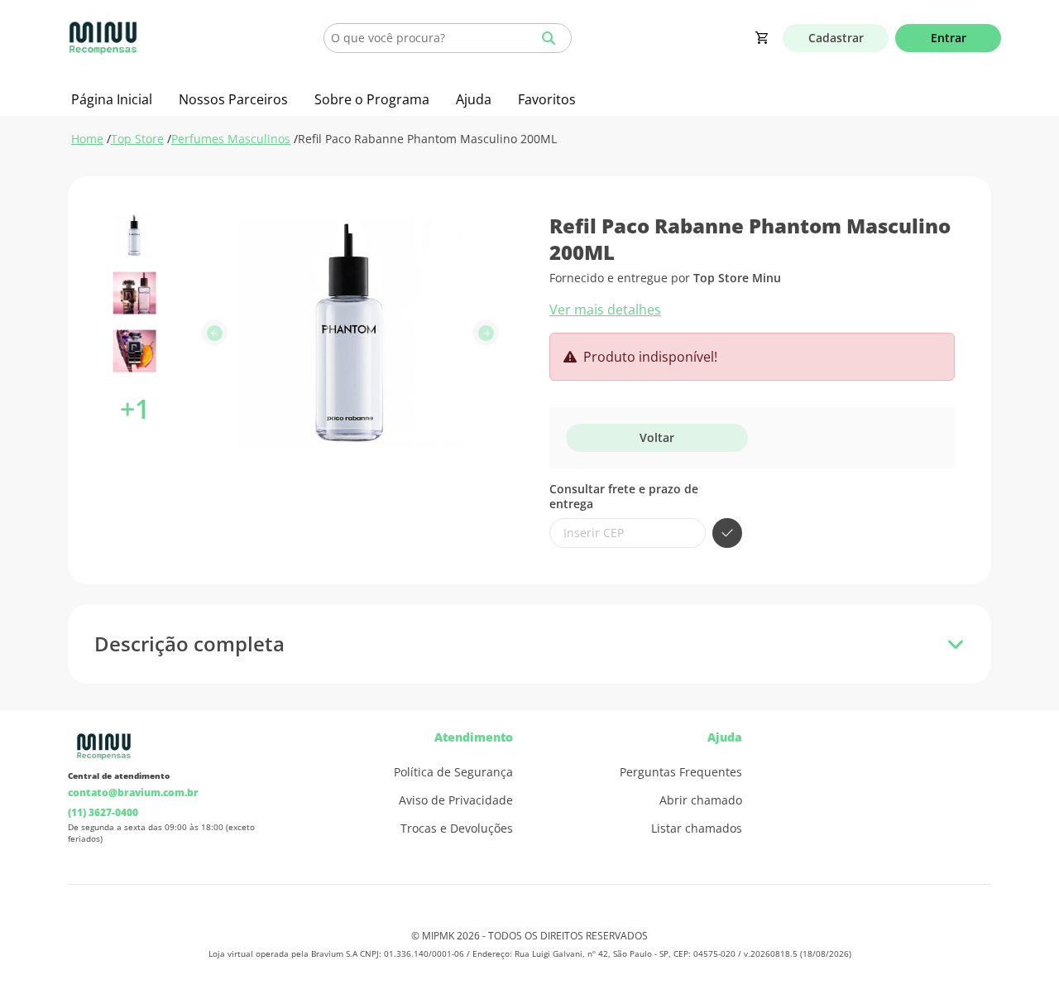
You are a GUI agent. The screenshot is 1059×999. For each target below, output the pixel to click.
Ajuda (473, 99)
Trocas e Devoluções (456, 828)
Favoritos (547, 99)
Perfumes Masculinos (230, 138)
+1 (135, 408)
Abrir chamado (700, 800)
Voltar (657, 437)
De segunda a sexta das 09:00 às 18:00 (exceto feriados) (161, 832)
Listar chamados (696, 828)
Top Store (137, 138)
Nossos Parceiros (233, 99)
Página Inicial (111, 99)
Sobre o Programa (371, 99)
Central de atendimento (119, 775)
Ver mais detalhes (605, 309)
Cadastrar (836, 38)
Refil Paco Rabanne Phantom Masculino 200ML (427, 138)
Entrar (948, 38)
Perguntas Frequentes (681, 772)
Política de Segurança (453, 772)
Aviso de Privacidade (456, 800)
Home (87, 138)
